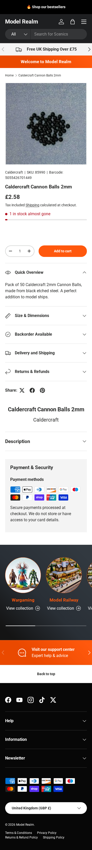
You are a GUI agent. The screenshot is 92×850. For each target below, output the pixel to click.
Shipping (32, 205)
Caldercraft (14, 172)
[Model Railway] (64, 575)
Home (9, 75)
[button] (72, 21)
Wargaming (23, 600)
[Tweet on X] (22, 390)
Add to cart (63, 251)
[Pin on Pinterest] (42, 390)
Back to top (46, 674)
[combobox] (46, 34)
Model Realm (25, 824)
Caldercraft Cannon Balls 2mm (39, 75)
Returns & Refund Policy (21, 837)
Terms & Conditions (18, 833)
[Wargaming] (23, 575)
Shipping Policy (53, 837)
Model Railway (64, 600)
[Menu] (83, 21)
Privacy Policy (46, 833)
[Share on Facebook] (32, 390)
